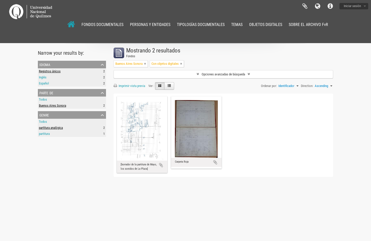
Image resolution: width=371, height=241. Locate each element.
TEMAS (237, 24)
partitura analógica (51, 128)
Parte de (46, 92)
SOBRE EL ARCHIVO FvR (308, 24)
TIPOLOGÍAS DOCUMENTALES (201, 24)
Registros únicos (50, 71)
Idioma (317, 6)
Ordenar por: (269, 86)
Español (44, 83)
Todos (43, 99)
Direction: (307, 86)
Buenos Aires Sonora (52, 105)
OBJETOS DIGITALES (265, 24)
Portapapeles (305, 6)
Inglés (42, 77)
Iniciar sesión (352, 6)
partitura (44, 134)
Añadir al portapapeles (161, 165)
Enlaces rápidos (330, 6)
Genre (44, 115)
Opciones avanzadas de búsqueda (223, 74)
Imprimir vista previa (131, 86)
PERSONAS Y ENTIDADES (150, 24)
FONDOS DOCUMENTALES (102, 24)
